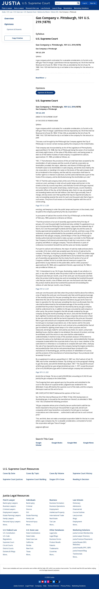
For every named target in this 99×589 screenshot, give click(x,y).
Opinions (9, 24)
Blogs (75, 518)
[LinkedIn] (40, 582)
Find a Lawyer (7, 8)
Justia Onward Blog (80, 551)
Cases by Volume (57, 473)
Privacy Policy (65, 586)
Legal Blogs (54, 536)
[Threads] (51, 582)
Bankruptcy (30, 503)
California (29, 542)
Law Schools (45, 8)
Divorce (29, 509)
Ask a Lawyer (19, 8)
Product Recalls (55, 542)
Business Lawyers (9, 506)
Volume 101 (54, 12)
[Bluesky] (54, 582)
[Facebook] (45, 582)
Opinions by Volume (44, 12)
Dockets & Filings (9, 551)
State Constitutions (33, 533)
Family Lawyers (8, 518)
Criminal (29, 506)
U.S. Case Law (18, 12)
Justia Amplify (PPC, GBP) (82, 548)
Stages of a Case (57, 479)
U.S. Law (9, 12)
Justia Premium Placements (83, 539)
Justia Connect (19, 586)
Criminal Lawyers (9, 509)
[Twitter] (56, 582)
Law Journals (77, 515)
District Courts (8, 548)
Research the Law (32, 8)
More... (5, 525)
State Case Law (31, 539)
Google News (88, 443)
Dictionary (76, 503)
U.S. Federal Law (10, 530)
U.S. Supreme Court (30, 12)
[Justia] (11, 3)
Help (44, 586)
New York (29, 548)
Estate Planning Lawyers (12, 515)
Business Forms (55, 539)
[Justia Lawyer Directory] (59, 582)
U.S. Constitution (9, 533)
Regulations (7, 539)
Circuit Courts (8, 545)
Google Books (57, 443)
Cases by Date (9, 473)
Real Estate (54, 518)
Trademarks (54, 548)
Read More (40, 78)
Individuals (30, 500)
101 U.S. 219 (69, 106)
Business (53, 500)
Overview (9, 18)
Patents (52, 545)
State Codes (30, 536)
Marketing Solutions (81, 8)
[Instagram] (48, 582)
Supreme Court (8, 542)
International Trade (57, 515)
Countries (53, 551)
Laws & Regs (57, 8)
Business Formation (57, 503)
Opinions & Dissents (45, 93)
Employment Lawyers (10, 512)
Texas (28, 551)
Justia (4, 12)
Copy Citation (17, 38)
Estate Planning (32, 515)
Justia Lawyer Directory (81, 536)
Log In (85, 3)
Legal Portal (29, 586)
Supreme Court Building (36, 479)
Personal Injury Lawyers (11, 522)
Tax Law (52, 522)
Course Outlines (78, 512)
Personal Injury (31, 522)
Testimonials (77, 554)
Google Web (72, 443)
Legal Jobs (53, 533)
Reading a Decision (81, 479)
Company (38, 586)
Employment (54, 509)
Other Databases (57, 530)
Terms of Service (53, 586)
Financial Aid (77, 509)
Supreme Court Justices (13, 479)
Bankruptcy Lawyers (10, 503)
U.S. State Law (32, 530)
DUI (27, 512)
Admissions (77, 506)
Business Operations (57, 506)
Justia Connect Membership (83, 533)
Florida (28, 545)
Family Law (30, 518)
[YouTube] (42, 582)
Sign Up (92, 3)
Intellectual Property (57, 512)
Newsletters (68, 8)
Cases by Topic (32, 473)
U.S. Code (6, 536)
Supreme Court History (82, 473)
